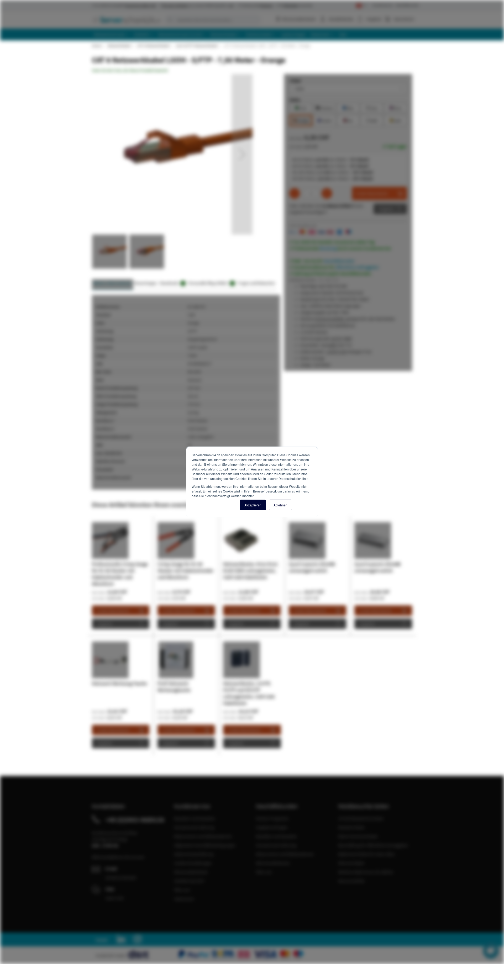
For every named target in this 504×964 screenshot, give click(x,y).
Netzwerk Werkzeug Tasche (119, 683)
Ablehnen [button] (280, 505)
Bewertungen (145, 282)
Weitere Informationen (112, 282)
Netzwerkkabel (119, 45)
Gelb (395, 120)
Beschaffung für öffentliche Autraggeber (373, 845)
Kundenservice (383, 5)
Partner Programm (272, 818)
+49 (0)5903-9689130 (135, 819)
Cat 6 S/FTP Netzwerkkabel (197, 45)
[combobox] (212, 20)
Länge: (295, 80)
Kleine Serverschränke (358, 836)
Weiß (371, 120)
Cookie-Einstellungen (193, 863)
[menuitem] (112, 34)
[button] (242, 154)
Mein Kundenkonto (273, 863)
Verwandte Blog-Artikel (210, 282)
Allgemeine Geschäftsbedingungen (204, 845)
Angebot (386, 208)
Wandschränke (351, 827)
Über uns (182, 889)
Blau (348, 107)
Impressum (184, 898)
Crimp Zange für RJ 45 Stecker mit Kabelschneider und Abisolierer (186, 570)
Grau (371, 107)
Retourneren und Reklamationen (203, 836)
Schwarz (324, 107)
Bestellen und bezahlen (194, 818)
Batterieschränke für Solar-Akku (366, 854)
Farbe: (295, 99)
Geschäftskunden (407, 5)
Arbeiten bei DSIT (189, 880)
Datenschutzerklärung (193, 854)
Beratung (328, 248)
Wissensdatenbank (299, 19)
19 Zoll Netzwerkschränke (361, 818)
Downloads (172, 282)
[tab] (112, 284)
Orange (300, 120)
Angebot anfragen (272, 827)
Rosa (395, 107)
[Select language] (361, 6)
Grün (301, 107)
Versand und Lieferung (194, 827)
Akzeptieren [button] (252, 505)
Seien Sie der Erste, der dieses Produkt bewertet (130, 70)
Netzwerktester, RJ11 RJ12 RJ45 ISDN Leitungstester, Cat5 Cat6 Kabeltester (250, 570)
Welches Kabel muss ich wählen (365, 872)
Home (96, 45)
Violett (324, 120)
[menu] (254, 34)
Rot (348, 120)
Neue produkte (351, 880)
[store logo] (126, 19)
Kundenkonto (341, 19)
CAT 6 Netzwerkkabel (153, 45)
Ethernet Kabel (351, 863)
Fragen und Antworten (256, 282)
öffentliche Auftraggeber (357, 267)
